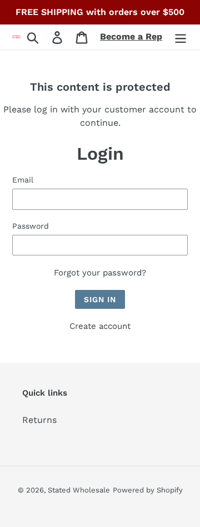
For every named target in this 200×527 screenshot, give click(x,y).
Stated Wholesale (79, 490)
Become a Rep (131, 36)
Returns (39, 420)
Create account (100, 326)
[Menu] (180, 37)
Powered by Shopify (148, 490)
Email (22, 179)
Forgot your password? (100, 273)
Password (30, 225)
